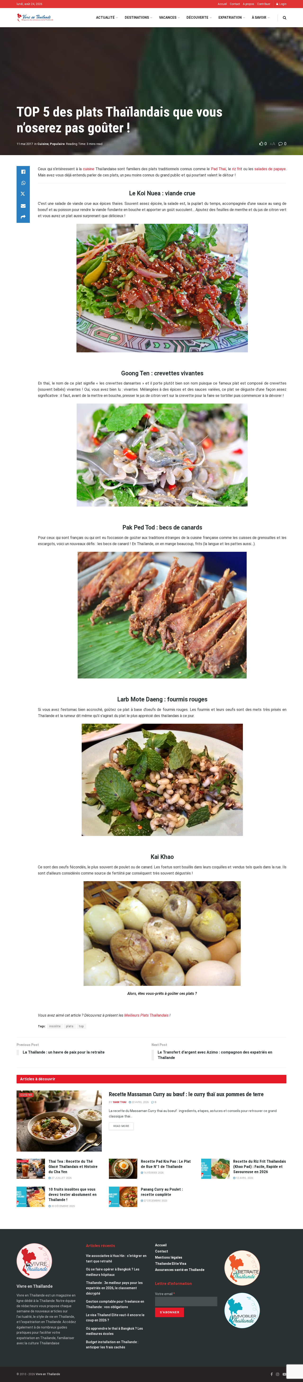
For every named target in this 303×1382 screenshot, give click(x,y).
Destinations (137, 17)
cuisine (88, 169)
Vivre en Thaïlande (48, 1374)
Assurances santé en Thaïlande (179, 1270)
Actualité (105, 17)
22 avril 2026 (140, 1102)
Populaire (57, 144)
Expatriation (230, 17)
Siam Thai (119, 1102)
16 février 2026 (153, 1172)
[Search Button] (284, 17)
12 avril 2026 (244, 1178)
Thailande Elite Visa (170, 1263)
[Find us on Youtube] (284, 1374)
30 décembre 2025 (63, 1206)
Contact (235, 4)
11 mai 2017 (25, 144)
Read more (123, 1125)
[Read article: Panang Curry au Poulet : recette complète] (123, 1197)
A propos (248, 4)
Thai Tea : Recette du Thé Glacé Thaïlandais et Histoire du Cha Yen (73, 1166)
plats (70, 1026)
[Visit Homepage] (35, 17)
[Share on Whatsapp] (23, 183)
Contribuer (263, 4)
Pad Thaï (218, 169)
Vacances (167, 17)
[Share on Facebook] (23, 171)
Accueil (222, 4)
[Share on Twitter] (23, 194)
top (81, 1026)
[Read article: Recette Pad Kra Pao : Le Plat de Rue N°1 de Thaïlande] (123, 1169)
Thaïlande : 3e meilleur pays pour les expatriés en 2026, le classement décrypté (114, 1288)
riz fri (236, 169)
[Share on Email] (23, 205)
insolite (55, 1026)
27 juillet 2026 (61, 1178)
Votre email (165, 1294)
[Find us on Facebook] (272, 1374)
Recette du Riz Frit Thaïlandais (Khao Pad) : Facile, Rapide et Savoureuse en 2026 (259, 1166)
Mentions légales (168, 1257)
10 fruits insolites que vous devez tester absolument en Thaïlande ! (73, 1194)
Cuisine (43, 144)
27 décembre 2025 (155, 1200)
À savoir (259, 17)
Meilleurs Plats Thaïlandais (146, 1015)
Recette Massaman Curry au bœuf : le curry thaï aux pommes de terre (186, 1094)
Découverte (197, 17)
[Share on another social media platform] (23, 217)
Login (282, 4)
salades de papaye (270, 169)
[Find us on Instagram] (277, 1374)
